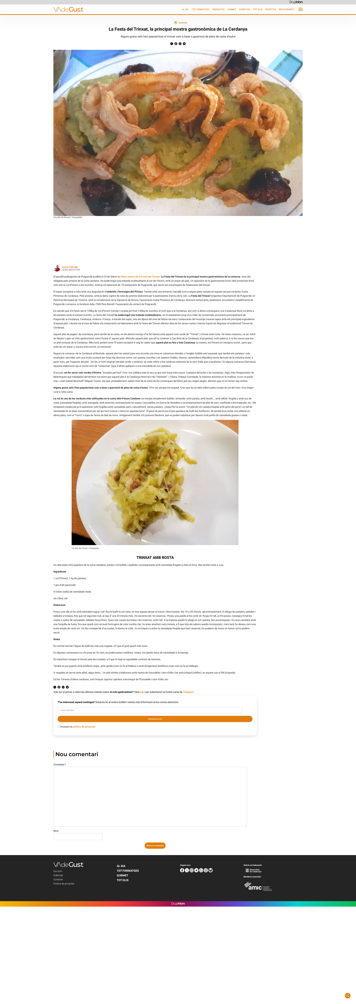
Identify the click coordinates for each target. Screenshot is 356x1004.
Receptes (270, 9)
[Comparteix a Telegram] (184, 44)
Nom (56, 831)
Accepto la (77, 726)
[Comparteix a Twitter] (171, 44)
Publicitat (58, 875)
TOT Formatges (200, 9)
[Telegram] (196, 871)
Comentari (59, 764)
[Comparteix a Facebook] (176, 44)
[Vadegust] (41, 13)
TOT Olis (258, 9)
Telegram (188, 691)
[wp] (201, 871)
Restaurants (286, 9)
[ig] (192, 871)
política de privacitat (84, 726)
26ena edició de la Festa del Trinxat (140, 276)
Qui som (57, 871)
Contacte (58, 879)
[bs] (210, 871)
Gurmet (231, 9)
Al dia (185, 9)
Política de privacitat (63, 883)
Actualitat (183, 23)
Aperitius (244, 9)
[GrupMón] (296, 2)
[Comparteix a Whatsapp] (180, 44)
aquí (142, 691)
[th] (206, 871)
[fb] (182, 871)
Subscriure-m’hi (155, 719)
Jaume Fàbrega (70, 267)
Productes (218, 9)
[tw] (187, 871)
